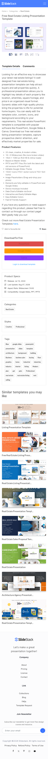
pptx (20, 371)
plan (7, 371)
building (33, 353)
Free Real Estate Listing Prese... (16, 455)
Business (9, 358)
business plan (20, 358)
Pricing (24, 669)
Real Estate (24, 11)
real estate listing (23, 375)
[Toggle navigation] (44, 3)
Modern (35, 366)
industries (37, 362)
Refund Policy (24, 745)
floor (39, 358)
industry (8, 366)
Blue (7, 344)
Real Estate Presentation (14, 567)
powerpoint (30, 344)
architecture (10, 353)
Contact (24, 677)
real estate (9, 375)
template (29, 349)
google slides (17, 344)
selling (8, 380)
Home (4, 11)
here (15, 223)
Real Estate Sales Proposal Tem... (17, 539)
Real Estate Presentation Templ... (17, 511)
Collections (24, 693)
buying (31, 358)
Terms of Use (37, 745)
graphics (9, 362)
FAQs (24, 701)
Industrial (26, 362)
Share (43, 229)
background (22, 353)
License (24, 673)
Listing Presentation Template (16, 427)
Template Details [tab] (11, 66)
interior (18, 366)
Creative (9, 327)
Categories (13, 11)
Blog (24, 697)
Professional (20, 327)
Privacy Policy (11, 745)
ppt (14, 371)
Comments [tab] (29, 66)
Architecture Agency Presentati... (17, 595)
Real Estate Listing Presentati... (17, 483)
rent (34, 375)
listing (26, 366)
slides (21, 349)
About (24, 665)
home (17, 362)
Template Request (24, 705)
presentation (10, 349)
